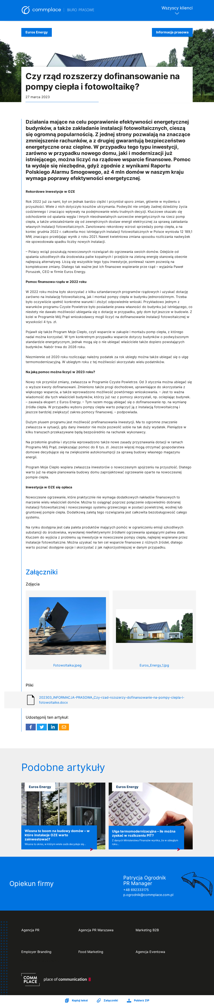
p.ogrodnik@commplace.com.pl (148, 895)
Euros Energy (36, 32)
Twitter (42, 727)
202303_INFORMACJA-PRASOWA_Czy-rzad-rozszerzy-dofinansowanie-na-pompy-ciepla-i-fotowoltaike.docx (111, 699)
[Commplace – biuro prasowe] (58, 10)
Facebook (31, 727)
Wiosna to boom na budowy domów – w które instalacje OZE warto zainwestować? (57, 835)
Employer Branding (36, 952)
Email (64, 727)
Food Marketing (90, 952)
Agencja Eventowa (150, 952)
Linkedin (53, 727)
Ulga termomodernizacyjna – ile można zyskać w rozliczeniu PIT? (143, 833)
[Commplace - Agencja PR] (56, 979)
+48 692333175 (136, 890)
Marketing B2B (147, 930)
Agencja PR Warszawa (95, 930)
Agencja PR (30, 930)
